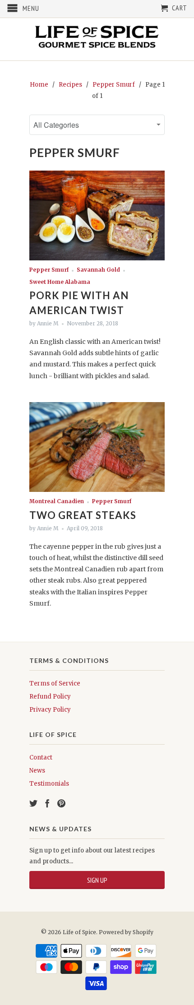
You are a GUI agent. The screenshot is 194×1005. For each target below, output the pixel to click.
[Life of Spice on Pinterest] (61, 803)
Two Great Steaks (82, 515)
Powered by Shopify (126, 932)
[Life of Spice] (97, 39)
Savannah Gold (98, 270)
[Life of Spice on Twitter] (33, 803)
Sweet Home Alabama (59, 282)
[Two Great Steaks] (97, 490)
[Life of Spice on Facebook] (47, 803)
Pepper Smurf (74, 152)
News (37, 770)
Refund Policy (50, 696)
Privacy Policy (50, 709)
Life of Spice (79, 932)
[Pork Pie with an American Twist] (97, 258)
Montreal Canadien (56, 501)
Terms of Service (54, 683)
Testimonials (49, 783)
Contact (40, 757)
